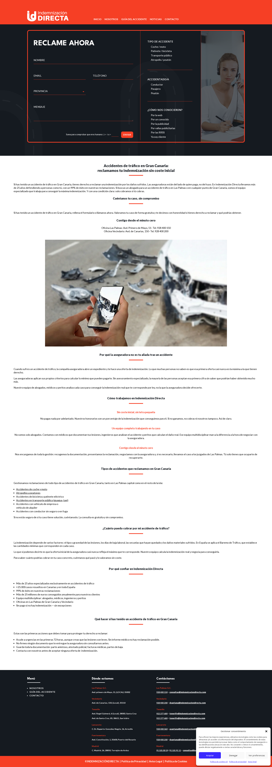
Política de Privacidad (133, 761)
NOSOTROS (111, 19)
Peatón (155, 93)
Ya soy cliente (158, 136)
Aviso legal (252, 761)
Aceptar (210, 755)
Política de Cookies (176, 761)
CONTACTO (172, 19)
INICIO (97, 19)
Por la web (156, 115)
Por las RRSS (158, 132)
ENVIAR (127, 134)
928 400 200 (161, 231)
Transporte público (161, 55)
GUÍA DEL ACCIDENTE (134, 19)
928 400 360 (161, 729)
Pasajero (156, 88)
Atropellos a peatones (28, 492)
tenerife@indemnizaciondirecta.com (187, 713)
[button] (266, 731)
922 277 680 (161, 713)
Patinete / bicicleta (161, 51)
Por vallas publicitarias (163, 128)
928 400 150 (164, 227)
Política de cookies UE (219, 761)
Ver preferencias (257, 755)
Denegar (233, 755)
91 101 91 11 (175, 750)
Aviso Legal (155, 761)
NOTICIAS (156, 19)
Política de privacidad (237, 761)
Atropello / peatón (161, 59)
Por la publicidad (160, 123)
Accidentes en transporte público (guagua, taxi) (42, 500)
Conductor (157, 84)
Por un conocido (160, 119)
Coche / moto (158, 46)
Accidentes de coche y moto (31, 489)
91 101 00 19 (162, 750)
